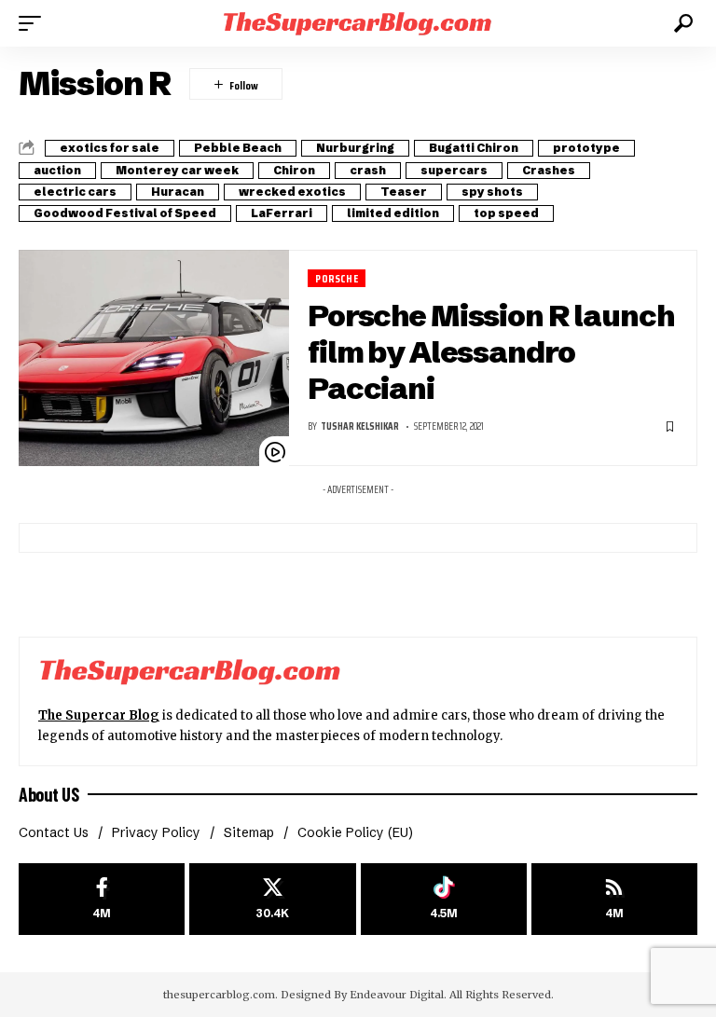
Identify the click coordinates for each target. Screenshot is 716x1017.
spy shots (492, 192)
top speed (506, 213)
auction (57, 170)
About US (48, 794)
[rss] (614, 899)
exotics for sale (109, 148)
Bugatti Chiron (473, 148)
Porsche (336, 278)
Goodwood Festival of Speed (125, 213)
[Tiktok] (444, 899)
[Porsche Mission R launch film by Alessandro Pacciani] (154, 358)
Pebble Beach (238, 148)
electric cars (75, 192)
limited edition (393, 213)
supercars (454, 170)
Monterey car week (177, 170)
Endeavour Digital (397, 994)
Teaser (403, 192)
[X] (272, 899)
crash (368, 170)
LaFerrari (281, 213)
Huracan (177, 192)
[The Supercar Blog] (357, 22)
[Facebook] (102, 899)
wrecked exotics (292, 192)
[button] (34, 23)
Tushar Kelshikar (360, 426)
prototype (586, 148)
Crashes (548, 170)
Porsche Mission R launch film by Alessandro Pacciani (491, 351)
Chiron (294, 170)
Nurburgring (355, 148)
